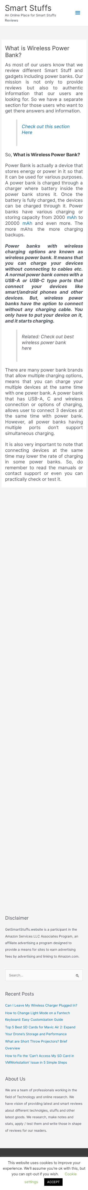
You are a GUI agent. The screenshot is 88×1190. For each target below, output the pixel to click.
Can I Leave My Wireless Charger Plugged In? (41, 1005)
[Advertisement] (44, 687)
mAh (72, 217)
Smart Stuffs (28, 8)
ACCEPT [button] (53, 1182)
